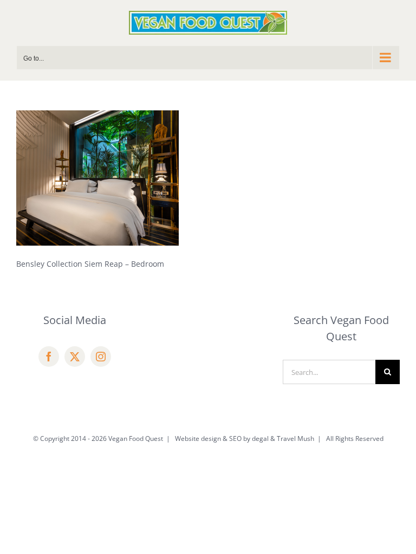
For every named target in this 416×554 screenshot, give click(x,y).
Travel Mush (295, 438)
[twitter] (74, 356)
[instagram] (100, 356)
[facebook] (48, 356)
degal (260, 438)
